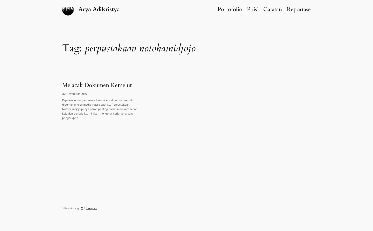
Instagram (91, 208)
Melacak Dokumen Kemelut (97, 85)
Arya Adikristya (99, 9)
